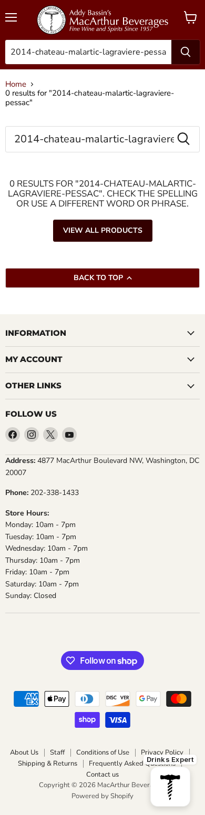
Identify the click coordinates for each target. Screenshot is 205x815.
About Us (24, 753)
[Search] (185, 52)
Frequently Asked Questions (132, 764)
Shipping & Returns (47, 764)
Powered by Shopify (102, 796)
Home (15, 84)
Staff (57, 753)
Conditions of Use (102, 753)
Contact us (102, 775)
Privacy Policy (162, 753)
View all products (102, 230)
